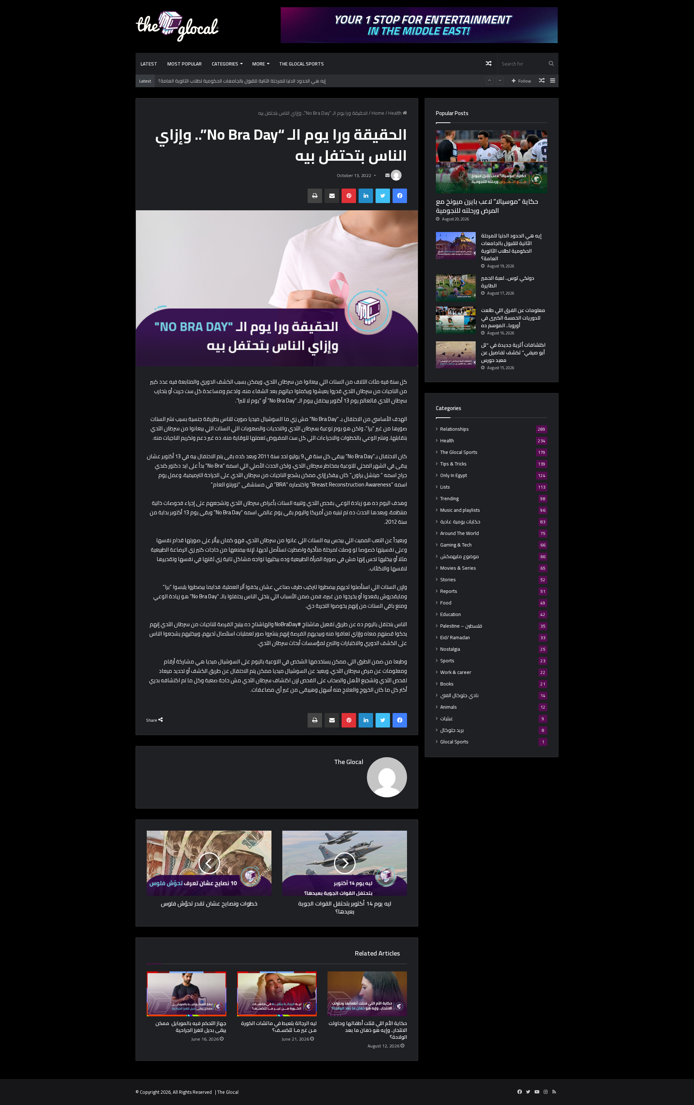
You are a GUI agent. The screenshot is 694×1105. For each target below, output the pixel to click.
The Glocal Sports (301, 63)
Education (450, 614)
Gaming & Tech (456, 545)
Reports (448, 591)
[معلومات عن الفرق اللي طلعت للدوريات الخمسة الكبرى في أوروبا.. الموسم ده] (456, 320)
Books (447, 684)
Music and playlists (460, 510)
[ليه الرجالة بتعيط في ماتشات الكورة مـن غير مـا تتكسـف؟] (277, 993)
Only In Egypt (453, 475)
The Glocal (348, 762)
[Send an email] (387, 175)
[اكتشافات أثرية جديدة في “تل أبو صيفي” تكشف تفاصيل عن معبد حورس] (456, 354)
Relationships (454, 429)
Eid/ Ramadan (455, 637)
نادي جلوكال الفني (459, 695)
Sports (447, 661)
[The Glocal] (177, 26)
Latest (149, 63)
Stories (448, 579)
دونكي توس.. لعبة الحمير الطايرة (507, 281)
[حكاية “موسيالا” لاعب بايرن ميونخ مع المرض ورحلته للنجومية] (491, 161)
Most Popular (184, 63)
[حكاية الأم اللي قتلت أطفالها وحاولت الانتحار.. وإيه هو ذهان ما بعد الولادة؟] (367, 993)
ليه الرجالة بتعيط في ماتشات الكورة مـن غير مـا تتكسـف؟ (279, 1026)
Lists (445, 487)
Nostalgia (450, 649)
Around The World (459, 533)
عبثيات (446, 718)
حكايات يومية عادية (460, 522)
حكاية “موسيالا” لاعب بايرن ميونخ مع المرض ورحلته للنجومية (487, 205)
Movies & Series (458, 568)
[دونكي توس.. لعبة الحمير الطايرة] (456, 287)
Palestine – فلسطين (461, 626)
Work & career (455, 672)
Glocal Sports (454, 742)
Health (395, 113)
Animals (448, 707)
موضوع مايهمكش (459, 556)
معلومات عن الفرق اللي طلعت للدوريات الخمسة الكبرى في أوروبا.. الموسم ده (513, 317)
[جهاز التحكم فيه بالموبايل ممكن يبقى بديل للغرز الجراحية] (186, 993)
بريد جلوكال (452, 730)
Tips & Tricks (453, 464)
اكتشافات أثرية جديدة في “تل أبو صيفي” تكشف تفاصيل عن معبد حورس (513, 352)
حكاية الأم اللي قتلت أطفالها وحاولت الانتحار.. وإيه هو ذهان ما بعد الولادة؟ (368, 1030)
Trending (449, 498)
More (258, 63)
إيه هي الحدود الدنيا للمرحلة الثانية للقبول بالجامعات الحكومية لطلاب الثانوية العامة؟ (242, 80)
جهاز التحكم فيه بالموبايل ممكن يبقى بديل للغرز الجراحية (190, 1026)
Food (445, 603)
